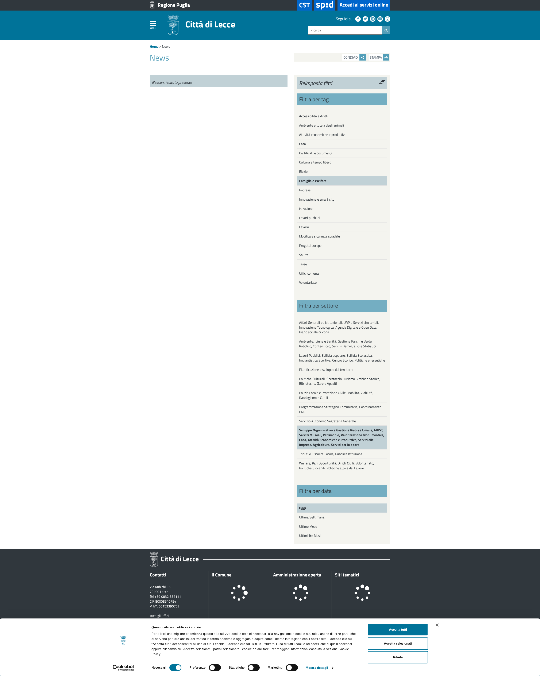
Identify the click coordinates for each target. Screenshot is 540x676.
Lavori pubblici (309, 217)
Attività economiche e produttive (322, 134)
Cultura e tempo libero (315, 162)
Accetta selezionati (398, 643)
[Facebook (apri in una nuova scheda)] (357, 19)
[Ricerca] (386, 30)
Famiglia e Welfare (313, 180)
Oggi (302, 507)
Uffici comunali (309, 273)
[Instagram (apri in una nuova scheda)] (387, 19)
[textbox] (345, 30)
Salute (303, 254)
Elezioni (304, 171)
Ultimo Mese (308, 526)
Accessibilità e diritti (313, 116)
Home (154, 46)
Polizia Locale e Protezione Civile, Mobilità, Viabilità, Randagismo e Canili (336, 395)
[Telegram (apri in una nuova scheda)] (372, 19)
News (166, 46)
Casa (302, 143)
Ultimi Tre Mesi (310, 535)
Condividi (351, 57)
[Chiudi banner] (437, 624)
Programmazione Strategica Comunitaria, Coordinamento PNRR (340, 409)
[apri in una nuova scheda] (324, 5)
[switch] (215, 667)
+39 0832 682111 (168, 596)
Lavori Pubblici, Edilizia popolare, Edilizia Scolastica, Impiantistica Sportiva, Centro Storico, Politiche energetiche (342, 358)
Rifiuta (398, 657)
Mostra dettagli (317, 667)
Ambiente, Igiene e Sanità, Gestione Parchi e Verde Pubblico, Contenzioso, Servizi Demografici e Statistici (337, 344)
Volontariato (308, 282)
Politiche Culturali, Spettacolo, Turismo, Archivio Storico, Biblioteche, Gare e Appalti (339, 381)
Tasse (303, 264)
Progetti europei (310, 245)
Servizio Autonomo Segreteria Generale (327, 421)
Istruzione (306, 208)
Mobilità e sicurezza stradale (319, 236)
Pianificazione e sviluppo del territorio (326, 369)
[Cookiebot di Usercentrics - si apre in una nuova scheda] (123, 668)
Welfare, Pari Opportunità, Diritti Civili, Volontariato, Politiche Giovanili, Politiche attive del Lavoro (336, 466)
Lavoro (304, 226)
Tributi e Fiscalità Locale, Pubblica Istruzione (330, 453)
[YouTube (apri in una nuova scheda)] (379, 19)
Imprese (304, 190)
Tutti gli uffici (159, 615)
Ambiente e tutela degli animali (321, 125)
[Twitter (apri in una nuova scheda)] (365, 19)
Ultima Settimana (311, 517)
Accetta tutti (398, 629)
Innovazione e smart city (316, 199)
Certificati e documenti (315, 153)
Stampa (376, 57)
